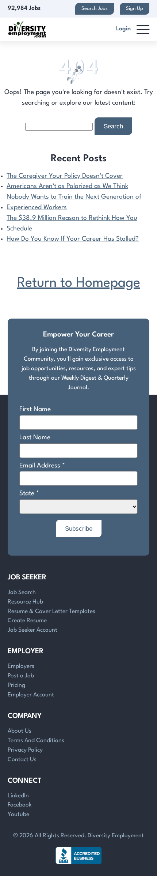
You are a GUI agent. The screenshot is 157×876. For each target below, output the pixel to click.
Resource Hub (25, 602)
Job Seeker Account (32, 630)
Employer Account (31, 695)
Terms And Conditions (36, 741)
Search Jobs (94, 8)
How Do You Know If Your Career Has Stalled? (73, 239)
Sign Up (134, 8)
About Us (19, 731)
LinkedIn (18, 796)
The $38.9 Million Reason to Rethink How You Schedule (72, 223)
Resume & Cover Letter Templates (51, 611)
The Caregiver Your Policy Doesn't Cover (65, 176)
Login (123, 29)
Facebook (19, 805)
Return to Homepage (78, 283)
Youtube (18, 814)
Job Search (22, 592)
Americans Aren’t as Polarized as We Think (67, 186)
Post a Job (21, 676)
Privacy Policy (25, 750)
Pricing (16, 685)
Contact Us (22, 760)
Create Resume (27, 621)
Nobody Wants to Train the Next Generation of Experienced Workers (74, 202)
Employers (21, 666)
